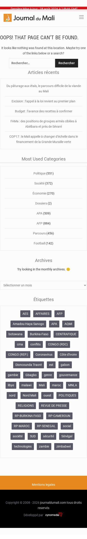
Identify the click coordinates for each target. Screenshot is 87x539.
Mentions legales (43, 484)
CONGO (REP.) (18, 354)
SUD (33, 436)
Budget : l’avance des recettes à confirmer (43, 111)
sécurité (48, 436)
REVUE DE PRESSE (54, 405)
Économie (39, 193)
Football (39, 243)
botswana (15, 334)
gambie (13, 375)
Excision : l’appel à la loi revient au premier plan (43, 101)
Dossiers (41, 203)
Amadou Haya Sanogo (28, 324)
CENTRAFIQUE (66, 334)
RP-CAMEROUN (59, 416)
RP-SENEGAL (46, 426)
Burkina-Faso (39, 334)
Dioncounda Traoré (28, 365)
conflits (35, 344)
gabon (65, 365)
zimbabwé (63, 446)
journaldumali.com (53, 502)
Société (39, 183)
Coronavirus (43, 354)
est (51, 365)
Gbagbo (31, 375)
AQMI (68, 324)
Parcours (39, 233)
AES (25, 313)
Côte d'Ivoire (68, 354)
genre (48, 375)
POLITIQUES (67, 395)
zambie (44, 446)
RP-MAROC (22, 426)
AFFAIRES (42, 313)
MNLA (72, 385)
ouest (47, 395)
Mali (42, 385)
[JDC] (29, 17)
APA (39, 213)
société (18, 436)
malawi (26, 385)
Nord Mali (29, 395)
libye (11, 385)
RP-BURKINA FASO (28, 416)
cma (20, 344)
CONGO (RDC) (58, 344)
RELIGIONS (26, 405)
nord (12, 395)
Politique (39, 173)
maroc (56, 385)
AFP (39, 223)
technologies (23, 446)
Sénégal (66, 436)
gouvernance (68, 375)
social (67, 426)
